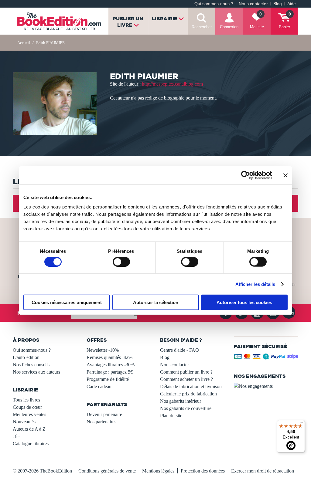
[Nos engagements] (266, 386)
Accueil (23, 42)
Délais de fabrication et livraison (191, 386)
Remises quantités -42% (109, 357)
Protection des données (203, 470)
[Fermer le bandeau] (285, 175)
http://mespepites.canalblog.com (172, 83)
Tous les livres (26, 399)
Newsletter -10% (103, 350)
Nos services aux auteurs (36, 371)
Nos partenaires (101, 421)
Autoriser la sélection (155, 302)
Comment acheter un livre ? (186, 379)
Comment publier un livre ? (186, 371)
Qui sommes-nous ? (213, 4)
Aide (291, 4)
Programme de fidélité (108, 379)
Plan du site (171, 415)
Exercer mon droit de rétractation (262, 470)
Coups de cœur (27, 407)
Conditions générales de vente (107, 470)
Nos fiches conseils (31, 364)
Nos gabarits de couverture (185, 408)
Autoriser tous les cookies (244, 302)
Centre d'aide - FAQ (179, 350)
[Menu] (301, 423)
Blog (277, 4)
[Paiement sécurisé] (266, 358)
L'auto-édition (26, 357)
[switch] (121, 261)
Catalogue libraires (31, 443)
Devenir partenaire (104, 414)
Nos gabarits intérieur (180, 401)
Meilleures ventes (29, 414)
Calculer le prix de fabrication (188, 393)
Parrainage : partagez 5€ (110, 371)
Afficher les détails (255, 283)
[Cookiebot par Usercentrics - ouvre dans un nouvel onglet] (245, 175)
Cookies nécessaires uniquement (67, 302)
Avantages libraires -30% (111, 364)
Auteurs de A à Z (29, 429)
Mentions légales (158, 470)
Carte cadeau (99, 386)
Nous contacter (253, 4)
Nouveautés (24, 421)
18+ (16, 436)
